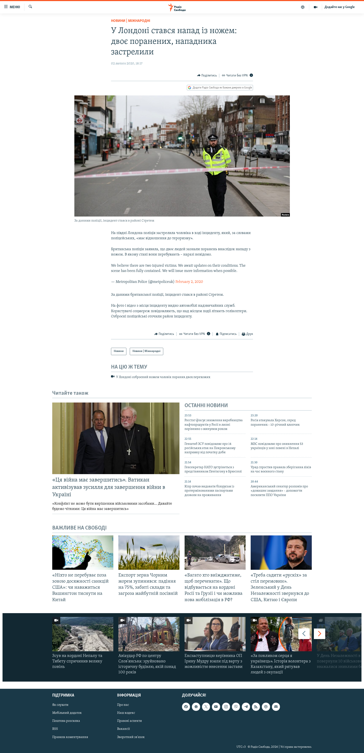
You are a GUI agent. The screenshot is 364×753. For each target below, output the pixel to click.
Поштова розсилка (66, 721)
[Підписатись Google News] (196, 707)
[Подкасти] (302, 7)
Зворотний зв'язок (131, 737)
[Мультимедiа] (315, 7)
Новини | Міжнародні (130, 21)
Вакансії (123, 729)
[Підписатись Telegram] (246, 707)
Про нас (123, 705)
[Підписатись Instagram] (226, 707)
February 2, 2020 (189, 282)
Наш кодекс (126, 713)
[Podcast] (266, 707)
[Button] (207, 75)
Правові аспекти (129, 721)
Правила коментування (70, 737)
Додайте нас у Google (340, 7)
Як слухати (60, 705)
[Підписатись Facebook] (186, 707)
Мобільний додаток (67, 713)
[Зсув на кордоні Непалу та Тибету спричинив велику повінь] (82, 634)
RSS (55, 729)
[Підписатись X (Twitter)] (206, 707)
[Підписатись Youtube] (216, 707)
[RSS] (256, 707)
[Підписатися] (276, 707)
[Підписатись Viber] (236, 707)
